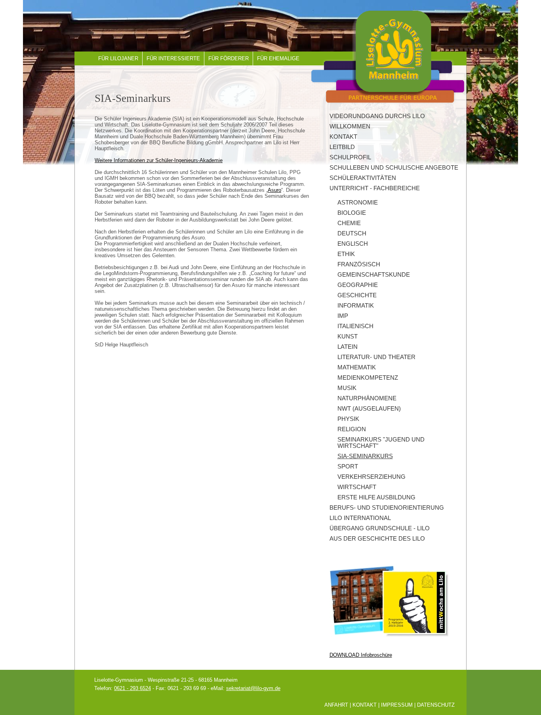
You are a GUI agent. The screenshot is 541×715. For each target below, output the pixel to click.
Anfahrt (336, 705)
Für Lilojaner (118, 58)
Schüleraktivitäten (363, 178)
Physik (348, 419)
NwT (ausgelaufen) (369, 408)
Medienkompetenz (367, 378)
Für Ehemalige (278, 58)
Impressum (397, 705)
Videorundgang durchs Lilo (377, 116)
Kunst (347, 336)
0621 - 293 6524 (132, 688)
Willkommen (350, 126)
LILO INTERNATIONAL (360, 518)
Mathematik (356, 367)
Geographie (357, 285)
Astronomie (357, 202)
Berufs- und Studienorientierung (387, 508)
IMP (342, 316)
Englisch (352, 244)
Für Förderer (228, 58)
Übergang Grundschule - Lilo (380, 528)
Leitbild (342, 147)
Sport (347, 466)
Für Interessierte (173, 58)
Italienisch (355, 326)
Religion (351, 429)
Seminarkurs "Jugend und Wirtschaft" (381, 442)
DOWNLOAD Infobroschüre (361, 655)
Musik (346, 388)
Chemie (349, 223)
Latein (347, 347)
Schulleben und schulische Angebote (394, 167)
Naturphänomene (366, 398)
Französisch (358, 264)
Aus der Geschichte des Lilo (377, 538)
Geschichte (357, 295)
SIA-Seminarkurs (365, 456)
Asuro (274, 190)
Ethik (346, 254)
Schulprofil (350, 157)
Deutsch (351, 233)
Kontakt (343, 137)
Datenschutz (436, 705)
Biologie (351, 213)
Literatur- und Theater (376, 357)
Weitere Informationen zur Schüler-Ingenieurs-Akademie (159, 160)
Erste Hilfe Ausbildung (376, 497)
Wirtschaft (356, 487)
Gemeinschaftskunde (373, 274)
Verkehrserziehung (371, 477)
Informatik (355, 305)
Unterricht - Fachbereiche (375, 188)
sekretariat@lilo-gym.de (253, 688)
